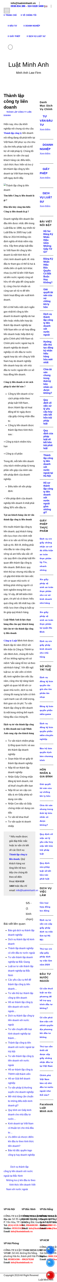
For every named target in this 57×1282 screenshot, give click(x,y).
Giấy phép (15, 36)
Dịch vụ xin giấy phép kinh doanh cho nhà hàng (46, 649)
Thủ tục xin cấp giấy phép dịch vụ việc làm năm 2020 (46, 957)
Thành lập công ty (13, 133)
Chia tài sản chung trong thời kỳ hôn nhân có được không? (47, 381)
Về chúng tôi (29, 15)
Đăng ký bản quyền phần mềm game (46, 710)
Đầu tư (13, 26)
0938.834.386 (18, 6)
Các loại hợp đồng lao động (45, 907)
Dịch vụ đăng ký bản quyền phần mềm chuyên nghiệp (46, 731)
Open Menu (7, 10)
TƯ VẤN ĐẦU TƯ (46, 120)
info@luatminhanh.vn (27, 890)
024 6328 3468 (36, 6)
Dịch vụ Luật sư (37, 36)
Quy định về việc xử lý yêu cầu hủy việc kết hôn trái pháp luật (47, 412)
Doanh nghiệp (32, 26)
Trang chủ (11, 15)
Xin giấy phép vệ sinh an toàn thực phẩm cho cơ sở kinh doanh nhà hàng (46, 591)
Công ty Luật (10, 640)
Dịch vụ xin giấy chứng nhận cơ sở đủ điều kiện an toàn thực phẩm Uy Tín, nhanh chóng (46, 554)
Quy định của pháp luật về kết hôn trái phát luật (48, 439)
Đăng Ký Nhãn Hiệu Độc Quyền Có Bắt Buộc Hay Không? (48, 271)
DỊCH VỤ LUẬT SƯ (46, 197)
